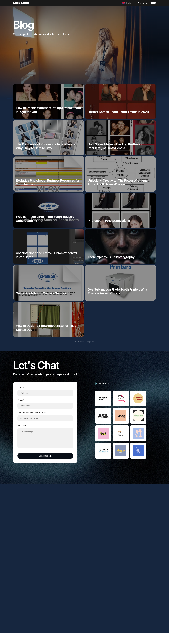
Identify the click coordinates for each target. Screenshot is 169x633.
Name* (20, 387)
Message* (22, 425)
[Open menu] (153, 3)
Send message (45, 456)
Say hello (142, 3)
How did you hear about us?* (31, 412)
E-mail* (20, 400)
